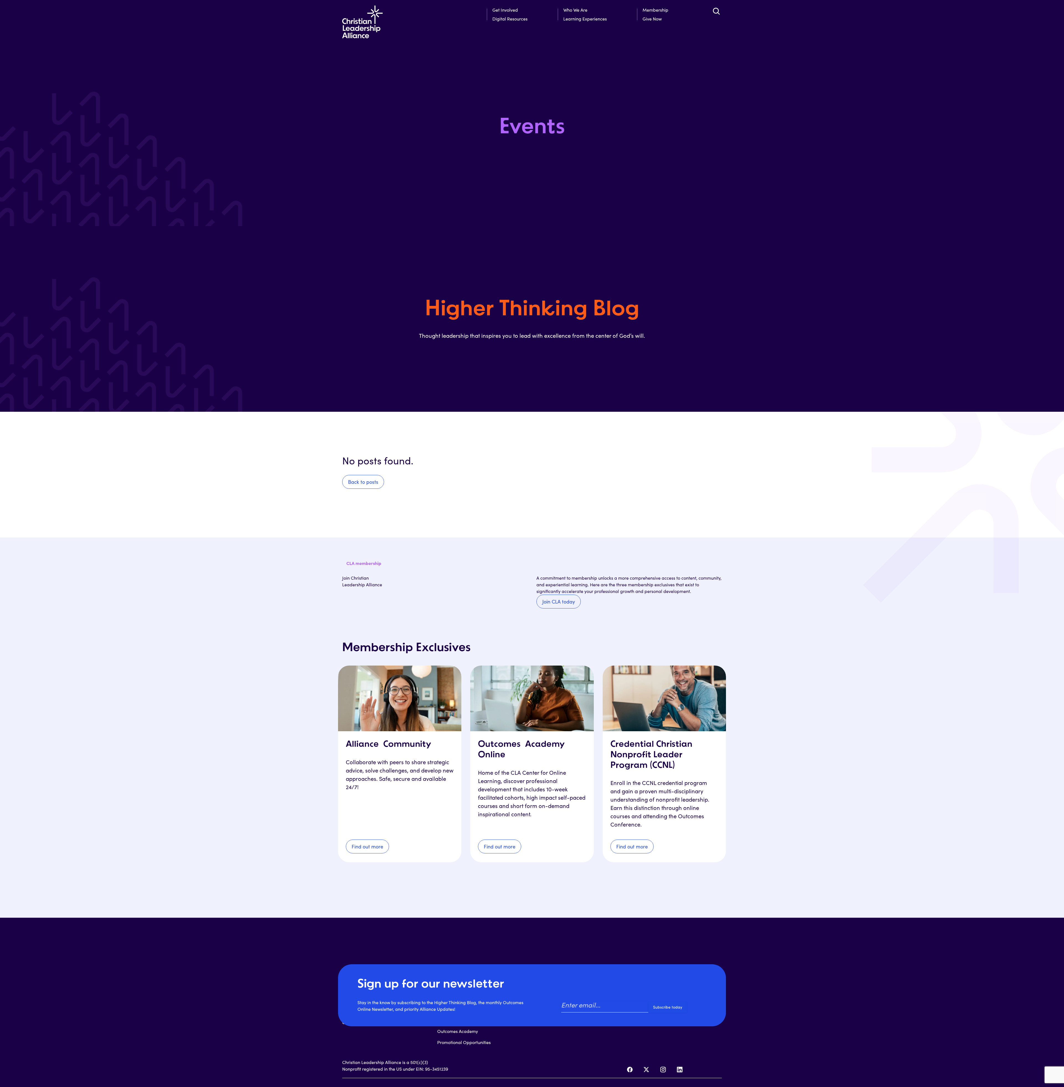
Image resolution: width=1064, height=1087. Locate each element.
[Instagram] (663, 1069)
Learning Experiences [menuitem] (585, 19)
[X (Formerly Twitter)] (646, 1069)
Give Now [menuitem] (652, 19)
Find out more (367, 846)
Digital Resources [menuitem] (510, 19)
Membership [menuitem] (655, 10)
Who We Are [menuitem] (575, 10)
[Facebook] (630, 1069)
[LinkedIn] (679, 1069)
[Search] (716, 11)
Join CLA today (558, 601)
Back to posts (363, 482)
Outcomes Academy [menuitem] (457, 1031)
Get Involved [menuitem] (505, 10)
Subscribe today (667, 1007)
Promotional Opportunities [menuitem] (464, 1042)
